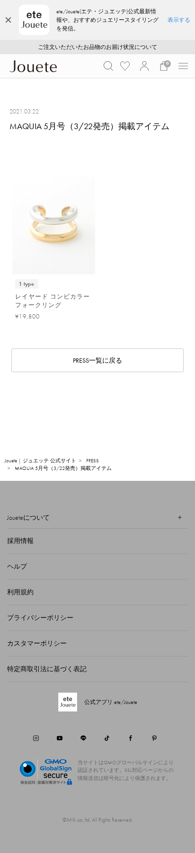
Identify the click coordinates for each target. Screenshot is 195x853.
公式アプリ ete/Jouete (110, 702)
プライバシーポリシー (40, 617)
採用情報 (20, 540)
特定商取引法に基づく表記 (47, 669)
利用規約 (20, 592)
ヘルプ (17, 566)
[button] (108, 66)
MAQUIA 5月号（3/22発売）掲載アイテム (63, 468)
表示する (179, 20)
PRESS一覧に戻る (97, 360)
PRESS (92, 460)
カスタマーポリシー (37, 643)
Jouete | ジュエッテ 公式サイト (40, 460)
